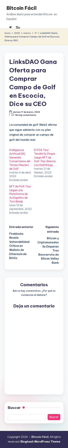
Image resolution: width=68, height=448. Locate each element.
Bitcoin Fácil (21, 8)
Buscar (14, 407)
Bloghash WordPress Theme (40, 441)
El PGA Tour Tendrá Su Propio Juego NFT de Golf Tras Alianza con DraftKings (45, 157)
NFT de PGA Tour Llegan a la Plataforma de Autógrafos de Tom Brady (20, 194)
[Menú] (18, 27)
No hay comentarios (25, 115)
